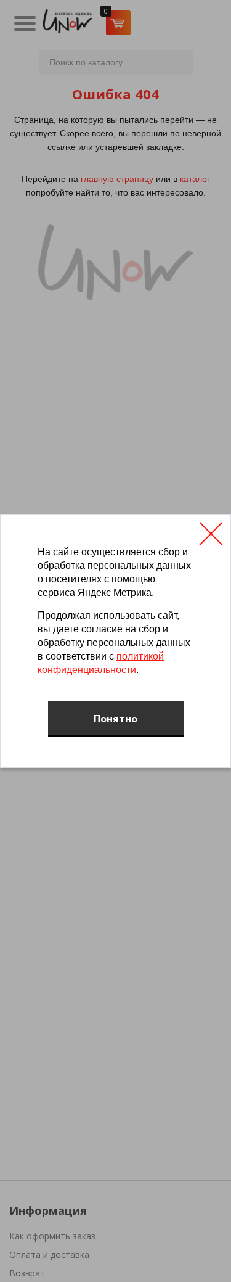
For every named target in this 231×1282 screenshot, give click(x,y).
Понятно (115, 719)
